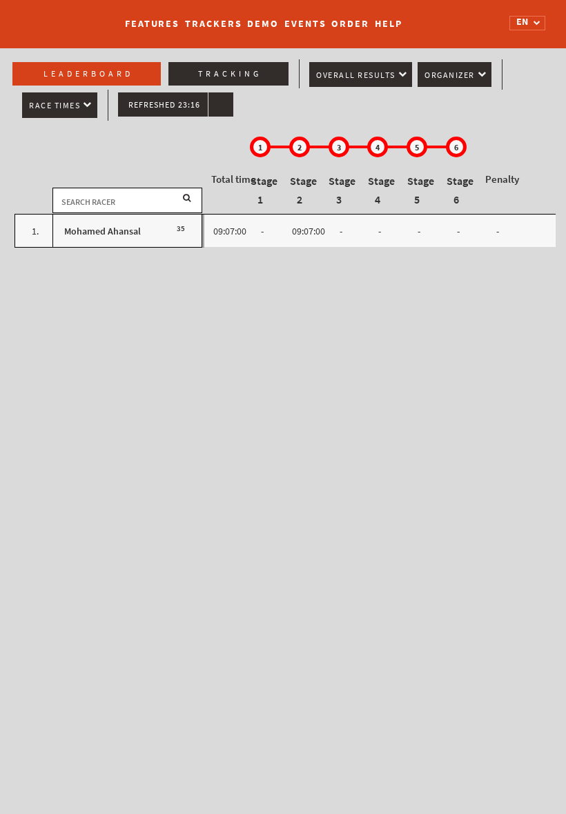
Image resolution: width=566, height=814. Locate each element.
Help (388, 23)
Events (305, 23)
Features (152, 23)
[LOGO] (63, 17)
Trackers (213, 23)
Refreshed (164, 104)
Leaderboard (88, 73)
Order (350, 23)
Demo (263, 23)
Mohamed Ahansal (102, 231)
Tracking (230, 73)
